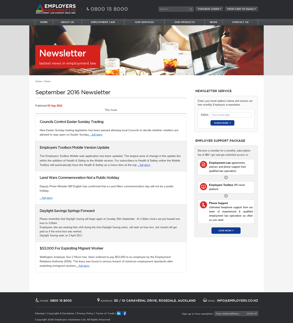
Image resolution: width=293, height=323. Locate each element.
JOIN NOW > (226, 230)
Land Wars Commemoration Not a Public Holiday (79, 177)
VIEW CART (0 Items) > (241, 8)
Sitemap (40, 313)
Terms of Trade (105, 313)
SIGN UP (252, 313)
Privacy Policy (85, 313)
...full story (95, 134)
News (47, 81)
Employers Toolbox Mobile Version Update (74, 147)
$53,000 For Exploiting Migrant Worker (71, 248)
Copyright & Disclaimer (60, 313)
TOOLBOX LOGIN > (209, 8)
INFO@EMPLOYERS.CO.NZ (237, 300)
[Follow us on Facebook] (124, 313)
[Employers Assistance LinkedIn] (119, 313)
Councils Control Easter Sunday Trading (71, 122)
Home (38, 81)
